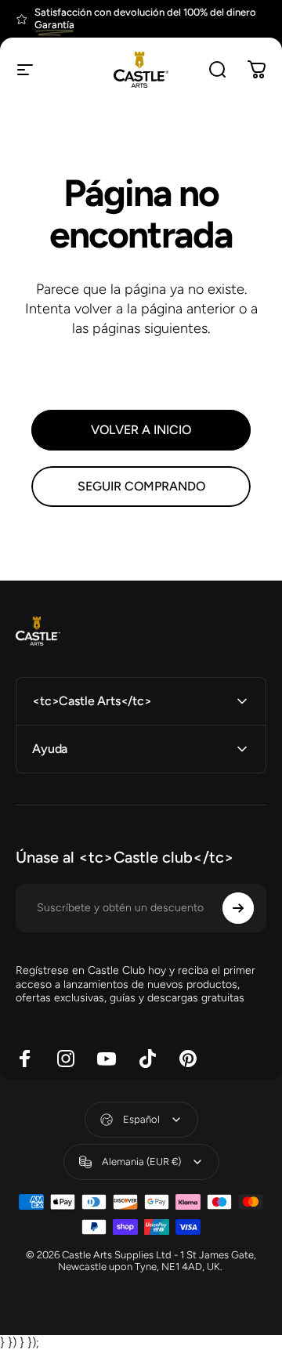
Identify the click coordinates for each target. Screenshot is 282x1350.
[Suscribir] (238, 908)
